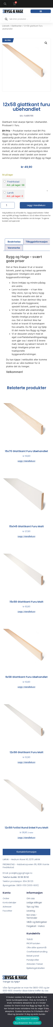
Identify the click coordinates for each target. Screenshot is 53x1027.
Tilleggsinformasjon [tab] (37, 241)
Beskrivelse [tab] (14, 241)
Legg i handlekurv (36, 205)
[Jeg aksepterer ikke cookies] (48, 1010)
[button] (5, 4)
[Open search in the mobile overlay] (26, 19)
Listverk (5, 26)
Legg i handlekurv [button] (26, 461)
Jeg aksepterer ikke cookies (27, 1023)
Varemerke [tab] (14, 247)
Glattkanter (16, 26)
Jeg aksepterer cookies (27, 1018)
